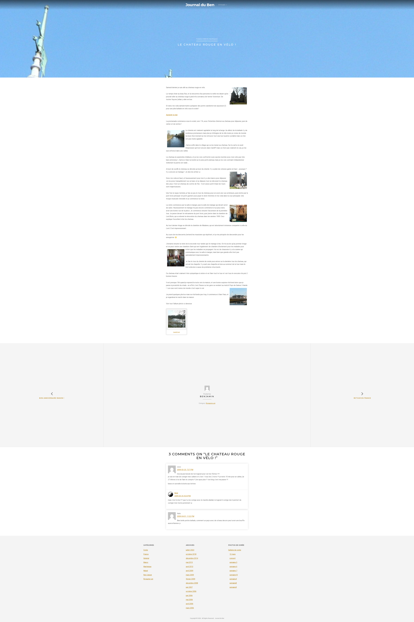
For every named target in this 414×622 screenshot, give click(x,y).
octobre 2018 (191, 554)
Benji (176, 493)
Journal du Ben (200, 5)
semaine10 (234, 575)
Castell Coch (176, 332)
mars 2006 (190, 608)
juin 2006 (189, 596)
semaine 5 (233, 562)
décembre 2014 (192, 558)
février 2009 (190, 579)
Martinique (147, 567)
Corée (145, 550)
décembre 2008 (192, 583)
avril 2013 (189, 567)
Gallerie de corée (234, 550)
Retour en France (362, 398)
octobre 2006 (191, 591)
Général (146, 558)
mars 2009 (190, 575)
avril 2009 (189, 571)
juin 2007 (189, 587)
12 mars (233, 554)
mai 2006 (189, 600)
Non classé (147, 575)
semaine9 (233, 587)
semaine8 (233, 583)
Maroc (145, 562)
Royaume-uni (210, 403)
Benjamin (207, 396)
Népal (145, 571)
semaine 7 (233, 571)
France (146, 554)
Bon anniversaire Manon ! (51, 398)
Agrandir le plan (172, 115)
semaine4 (233, 579)
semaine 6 (233, 567)
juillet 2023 (190, 550)
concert (233, 558)
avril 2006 (189, 604)
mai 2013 (189, 562)
